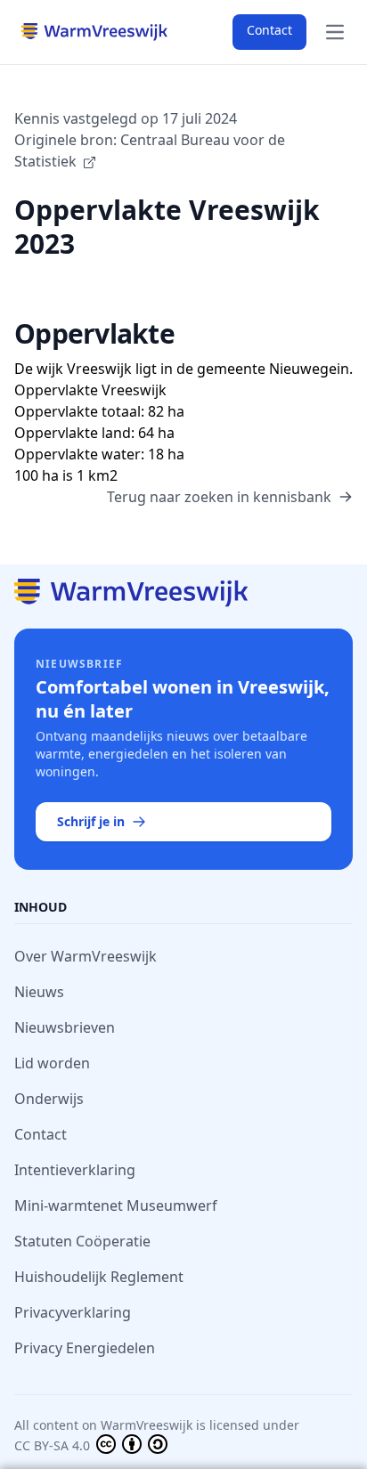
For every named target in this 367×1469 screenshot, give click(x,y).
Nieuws (39, 992)
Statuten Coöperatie (82, 1241)
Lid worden (52, 1063)
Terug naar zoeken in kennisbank (219, 497)
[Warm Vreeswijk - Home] (183, 593)
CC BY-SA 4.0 (54, 1445)
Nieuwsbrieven (64, 1027)
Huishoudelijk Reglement (99, 1276)
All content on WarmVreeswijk (103, 1424)
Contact (269, 29)
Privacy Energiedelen (84, 1348)
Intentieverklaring (74, 1170)
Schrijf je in (91, 821)
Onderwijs (49, 1098)
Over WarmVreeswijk (85, 956)
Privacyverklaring (72, 1312)
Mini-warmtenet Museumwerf (115, 1205)
